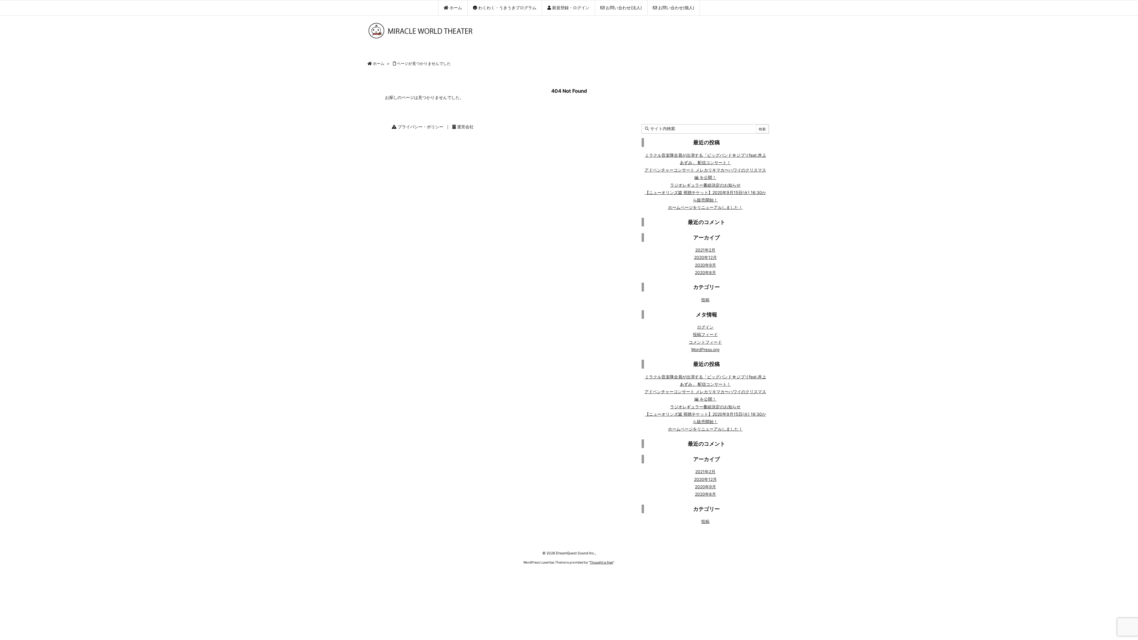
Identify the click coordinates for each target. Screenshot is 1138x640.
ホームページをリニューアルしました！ (705, 207)
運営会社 (465, 126)
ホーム (378, 63)
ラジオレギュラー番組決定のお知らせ (705, 185)
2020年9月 (705, 265)
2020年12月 (705, 257)
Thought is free (601, 562)
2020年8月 (705, 272)
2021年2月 (705, 249)
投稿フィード (705, 334)
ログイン (705, 326)
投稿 (705, 299)
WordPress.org (705, 349)
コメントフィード (705, 342)
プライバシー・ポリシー (420, 126)
